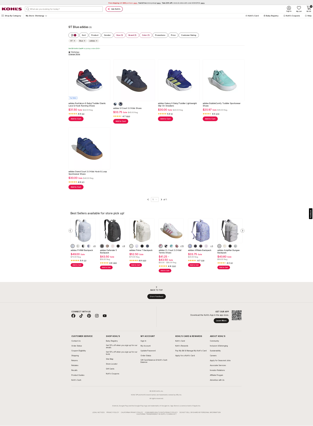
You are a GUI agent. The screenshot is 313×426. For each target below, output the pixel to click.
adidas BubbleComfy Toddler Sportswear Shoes (221, 104)
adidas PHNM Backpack (82, 250)
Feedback (311, 214)
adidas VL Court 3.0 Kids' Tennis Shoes (170, 251)
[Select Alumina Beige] (131, 246)
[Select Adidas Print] (201, 246)
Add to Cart (76, 119)
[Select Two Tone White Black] (137, 246)
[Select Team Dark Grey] (102, 246)
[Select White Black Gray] (166, 246)
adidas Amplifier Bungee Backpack (228, 251)
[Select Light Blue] (73, 246)
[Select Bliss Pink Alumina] (161, 246)
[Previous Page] (148, 199)
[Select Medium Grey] (219, 246)
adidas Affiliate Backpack (199, 250)
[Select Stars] (206, 246)
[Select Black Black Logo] (118, 246)
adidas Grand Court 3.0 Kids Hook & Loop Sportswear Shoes (87, 172)
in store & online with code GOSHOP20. (183, 3)
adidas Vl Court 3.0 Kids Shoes (127, 108)
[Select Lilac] (89, 246)
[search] (27, 8)
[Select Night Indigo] (121, 104)
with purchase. (122, 3)
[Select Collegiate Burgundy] (177, 246)
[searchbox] (64, 9)
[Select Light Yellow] (225, 246)
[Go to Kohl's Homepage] (12, 9)
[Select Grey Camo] (195, 246)
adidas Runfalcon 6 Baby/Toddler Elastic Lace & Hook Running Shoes (87, 104)
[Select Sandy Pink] (113, 246)
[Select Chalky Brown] (107, 246)
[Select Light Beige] (78, 246)
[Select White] (83, 246)
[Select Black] (142, 246)
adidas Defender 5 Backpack (108, 251)
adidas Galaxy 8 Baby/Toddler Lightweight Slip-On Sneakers (177, 104)
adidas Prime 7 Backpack (140, 250)
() (82, 114)
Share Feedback (156, 296)
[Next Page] (161, 199)
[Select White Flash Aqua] (171, 246)
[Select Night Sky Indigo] (115, 104)
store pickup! (149, 3)
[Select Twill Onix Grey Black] (147, 246)
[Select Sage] (235, 246)
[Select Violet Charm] (190, 246)
